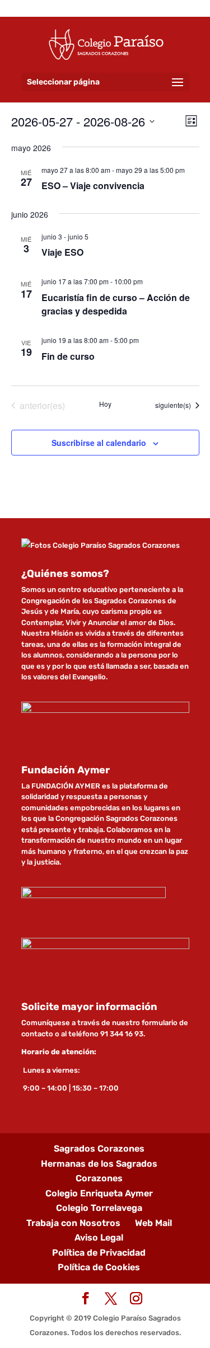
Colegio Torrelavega (99, 1208)
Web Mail (153, 1223)
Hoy (105, 404)
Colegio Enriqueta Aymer (99, 1193)
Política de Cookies (99, 1267)
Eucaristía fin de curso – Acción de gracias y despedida (115, 304)
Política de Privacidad (99, 1252)
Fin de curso (68, 356)
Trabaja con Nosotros (73, 1223)
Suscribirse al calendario (99, 442)
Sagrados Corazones (99, 1148)
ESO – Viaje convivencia (92, 185)
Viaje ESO (62, 252)
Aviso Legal (98, 1237)
